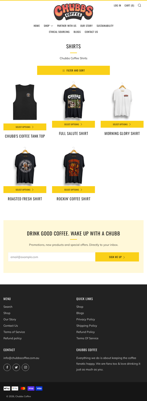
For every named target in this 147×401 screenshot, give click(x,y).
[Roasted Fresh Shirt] (24, 166)
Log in (117, 5)
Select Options (23, 126)
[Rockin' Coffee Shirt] (73, 166)
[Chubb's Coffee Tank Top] (24, 102)
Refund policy (12, 338)
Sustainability (105, 26)
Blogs (77, 32)
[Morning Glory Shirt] (122, 101)
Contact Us (91, 32)
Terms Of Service (87, 338)
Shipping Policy (86, 325)
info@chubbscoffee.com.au (21, 358)
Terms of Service (14, 332)
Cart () (129, 5)
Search (7, 306)
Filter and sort (76, 70)
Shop (47, 26)
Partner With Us (66, 26)
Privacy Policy (85, 319)
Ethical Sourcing (59, 32)
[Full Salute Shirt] (73, 101)
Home (37, 26)
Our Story (86, 26)
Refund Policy (85, 332)
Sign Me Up (115, 257)
